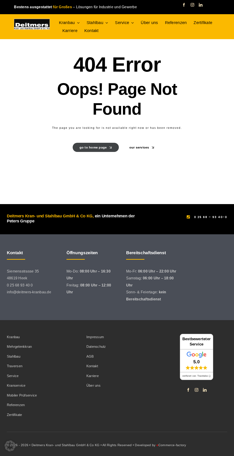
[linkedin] (200, 5)
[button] (10, 446)
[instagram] (192, 5)
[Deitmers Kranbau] (32, 20)
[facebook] (184, 5)
